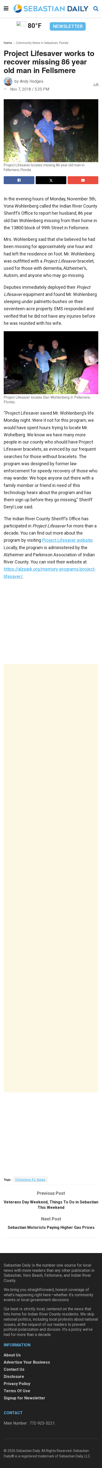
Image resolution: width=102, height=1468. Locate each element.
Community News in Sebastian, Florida (42, 43)
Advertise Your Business (27, 1362)
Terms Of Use (17, 1391)
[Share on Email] (83, 180)
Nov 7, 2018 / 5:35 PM (29, 89)
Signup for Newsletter (24, 1398)
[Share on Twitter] (51, 180)
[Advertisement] (51, 878)
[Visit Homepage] (50, 8)
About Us (12, 1355)
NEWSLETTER (68, 26)
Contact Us (14, 1369)
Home (8, 43)
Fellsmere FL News (30, 1179)
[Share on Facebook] (19, 180)
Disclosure (14, 1376)
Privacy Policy (17, 1383)
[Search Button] (95, 8)
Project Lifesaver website (67, 540)
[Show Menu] (6, 8)
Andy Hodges (31, 81)
